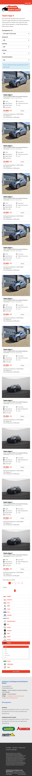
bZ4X (5, 648)
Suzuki (9, 639)
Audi (8, 603)
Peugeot (9, 630)
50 (15, 583)
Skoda (8, 636)
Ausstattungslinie (7, 57)
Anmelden (8, 747)
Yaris (5, 657)
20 (12, 583)
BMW (8, 606)
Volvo (8, 667)
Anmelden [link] (16, 671)
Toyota (9, 643)
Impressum (15, 747)
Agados (9, 596)
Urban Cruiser (7, 655)
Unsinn (9, 661)
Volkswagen (10, 664)
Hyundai (9, 615)
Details (22, 110)
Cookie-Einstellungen (11, 749)
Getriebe (4, 43)
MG (8, 624)
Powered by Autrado (22, 774)
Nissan (9, 627)
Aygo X (6, 646)
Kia (8, 618)
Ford (8, 612)
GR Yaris (6, 653)
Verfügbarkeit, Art (7, 30)
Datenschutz (22, 747)
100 (18, 583)
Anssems (9, 599)
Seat (8, 633)
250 (22, 583)
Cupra (8, 609)
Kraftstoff (5, 37)
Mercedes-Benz (11, 621)
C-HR (6, 651)
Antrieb (4, 50)
